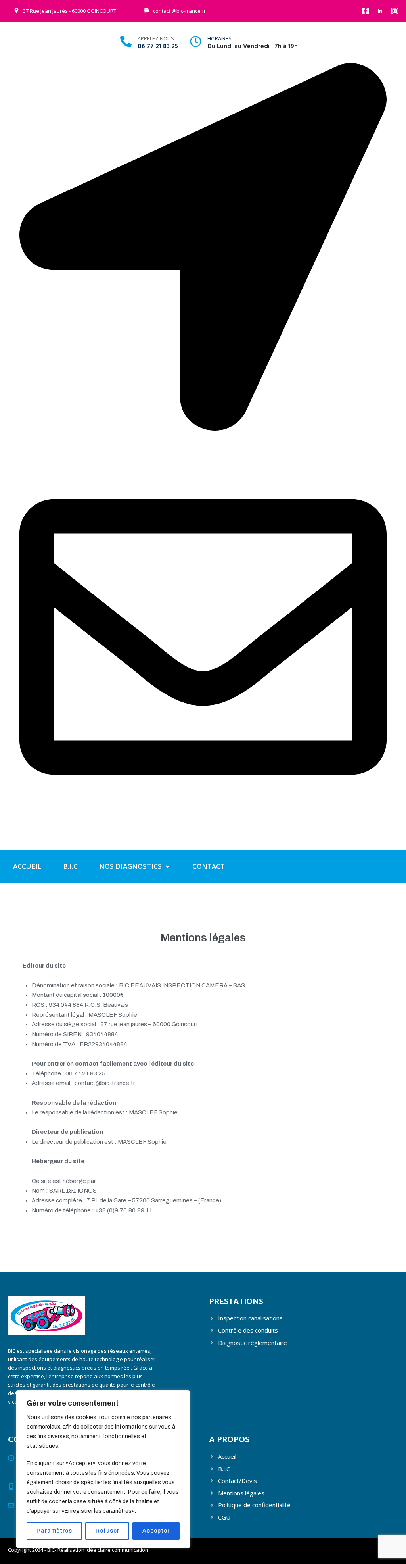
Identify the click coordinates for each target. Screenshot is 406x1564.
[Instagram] (394, 11)
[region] (103, 1469)
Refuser (107, 1531)
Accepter (156, 1531)
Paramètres (54, 1531)
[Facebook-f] (365, 11)
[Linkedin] (380, 11)
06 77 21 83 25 (158, 46)
